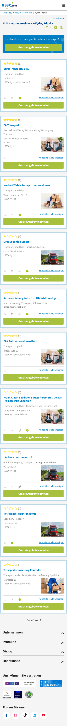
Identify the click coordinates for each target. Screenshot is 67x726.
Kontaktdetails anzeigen (51, 97)
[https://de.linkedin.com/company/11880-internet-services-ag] (34, 715)
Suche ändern (58, 18)
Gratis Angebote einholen (33, 47)
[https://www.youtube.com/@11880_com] (43, 715)
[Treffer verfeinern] (48, 28)
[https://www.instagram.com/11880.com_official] (16, 715)
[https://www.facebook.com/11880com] (6, 715)
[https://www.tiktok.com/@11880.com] (25, 715)
